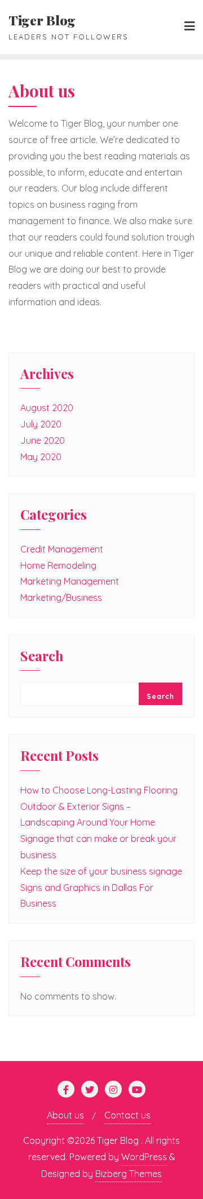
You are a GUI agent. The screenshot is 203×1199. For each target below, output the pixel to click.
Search (41, 657)
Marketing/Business (61, 597)
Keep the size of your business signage (101, 871)
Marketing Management (69, 581)
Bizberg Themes (128, 1173)
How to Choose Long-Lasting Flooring (99, 790)
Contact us (127, 1115)
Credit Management (61, 549)
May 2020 (40, 456)
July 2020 (40, 424)
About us (65, 1115)
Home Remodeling (58, 565)
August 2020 (46, 407)
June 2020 (42, 440)
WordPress (144, 1156)
